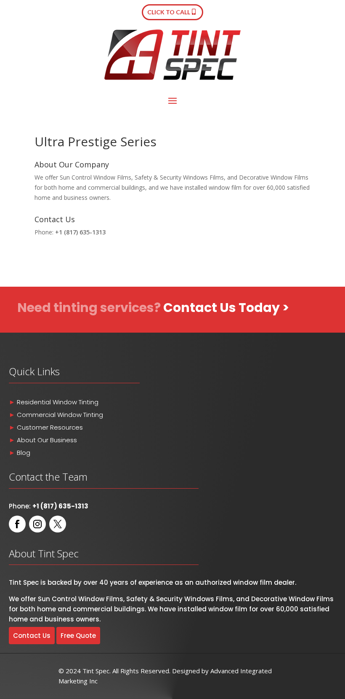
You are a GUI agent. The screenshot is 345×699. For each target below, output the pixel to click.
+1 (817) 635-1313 (80, 232)
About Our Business (46, 440)
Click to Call (168, 12)
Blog (23, 452)
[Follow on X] (57, 524)
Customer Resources (50, 427)
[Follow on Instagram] (37, 524)
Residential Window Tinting (57, 402)
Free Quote (78, 635)
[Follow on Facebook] (17, 524)
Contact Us (31, 635)
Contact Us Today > (226, 307)
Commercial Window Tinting (60, 414)
